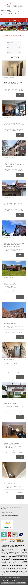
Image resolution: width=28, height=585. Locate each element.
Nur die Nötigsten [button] (21, 582)
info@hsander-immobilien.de (11, 515)
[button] (14, 42)
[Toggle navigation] (25, 20)
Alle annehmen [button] (5, 582)
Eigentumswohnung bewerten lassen (17, 567)
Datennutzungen (4, 579)
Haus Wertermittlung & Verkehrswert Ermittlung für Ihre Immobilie (14, 555)
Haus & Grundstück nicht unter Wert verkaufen (14, 561)
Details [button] (12, 582)
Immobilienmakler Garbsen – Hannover (10, 549)
